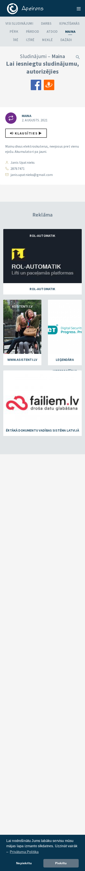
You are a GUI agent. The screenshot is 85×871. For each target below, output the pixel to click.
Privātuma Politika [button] (24, 852)
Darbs (46, 23)
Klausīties (26, 133)
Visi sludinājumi (19, 23)
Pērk (14, 31)
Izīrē (30, 40)
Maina (70, 31)
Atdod (52, 31)
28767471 (17, 168)
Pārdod (32, 31)
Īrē (15, 40)
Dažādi (66, 40)
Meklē (47, 40)
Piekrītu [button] (61, 863)
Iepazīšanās (69, 23)
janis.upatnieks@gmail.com (31, 174)
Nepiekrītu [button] (24, 863)
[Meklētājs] (77, 57)
